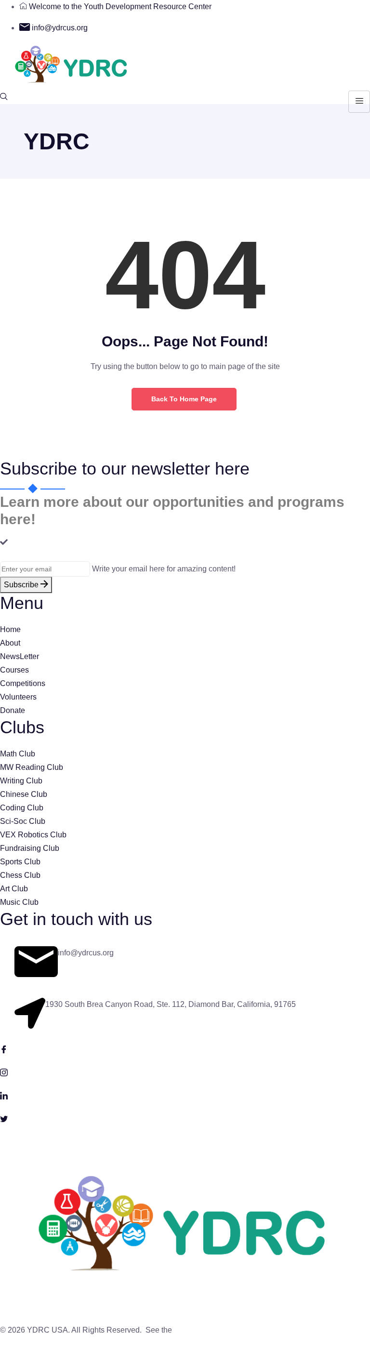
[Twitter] (185, 1118)
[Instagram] (185, 1072)
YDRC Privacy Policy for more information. (246, 1330)
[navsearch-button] (4, 97)
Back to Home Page (184, 399)
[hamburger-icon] (359, 102)
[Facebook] (185, 1049)
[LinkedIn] (185, 1095)
